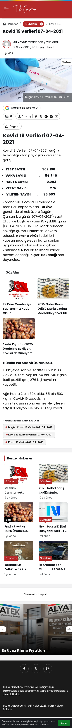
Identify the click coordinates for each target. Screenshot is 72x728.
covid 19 (31, 202)
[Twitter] (36, 668)
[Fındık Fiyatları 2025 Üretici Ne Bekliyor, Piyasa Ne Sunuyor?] (19, 336)
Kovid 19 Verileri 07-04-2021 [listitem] (24, 442)
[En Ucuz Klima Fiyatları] (36, 629)
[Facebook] (24, 668)
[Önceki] (3, 629)
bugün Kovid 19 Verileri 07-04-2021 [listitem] (28, 427)
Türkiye (46, 207)
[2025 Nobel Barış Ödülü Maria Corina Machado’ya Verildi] (53, 296)
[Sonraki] (69, 629)
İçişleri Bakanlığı (43, 255)
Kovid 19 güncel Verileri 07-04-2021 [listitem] (28, 434)
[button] (41, 24)
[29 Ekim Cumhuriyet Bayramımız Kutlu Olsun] (19, 296)
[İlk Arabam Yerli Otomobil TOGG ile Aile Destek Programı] (53, 558)
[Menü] (6, 9)
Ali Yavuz (20, 42)
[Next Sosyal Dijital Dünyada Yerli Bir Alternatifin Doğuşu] (53, 520)
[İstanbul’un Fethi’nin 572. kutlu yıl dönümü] (18, 558)
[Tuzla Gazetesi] (24, 9)
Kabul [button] (64, 723)
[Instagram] (47, 668)
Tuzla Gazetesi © (14, 706)
